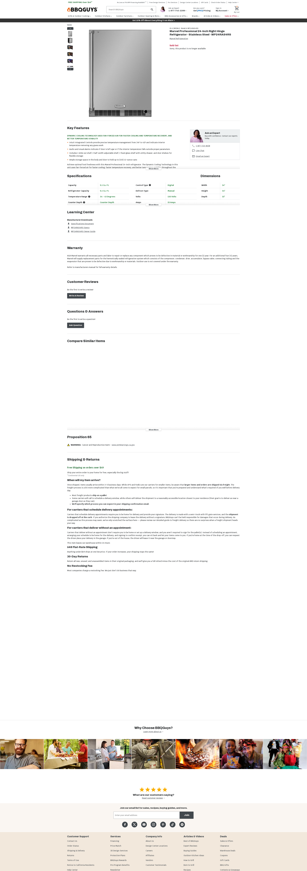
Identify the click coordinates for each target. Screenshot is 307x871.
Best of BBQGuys (191, 841)
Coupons (224, 855)
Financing (114, 841)
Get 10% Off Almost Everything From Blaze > (153, 20)
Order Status (73, 846)
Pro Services (172, 2)
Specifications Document (82, 223)
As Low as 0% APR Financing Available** (132, 2)
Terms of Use (73, 860)
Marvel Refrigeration (179, 38)
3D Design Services (119, 850)
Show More (153, 169)
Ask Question (75, 325)
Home (69, 25)
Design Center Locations (189, 2)
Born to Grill (189, 865)
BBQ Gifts (224, 865)
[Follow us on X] (134, 824)
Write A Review (76, 296)
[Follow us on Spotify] (182, 824)
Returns (70, 855)
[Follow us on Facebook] (125, 824)
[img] (120, 74)
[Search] (152, 9)
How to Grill (189, 860)
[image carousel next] (70, 69)
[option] (70, 36)
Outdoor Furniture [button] (124, 16)
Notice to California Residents (80, 865)
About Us (150, 841)
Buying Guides (190, 850)
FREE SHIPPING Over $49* (80, 2)
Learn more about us (152, 731)
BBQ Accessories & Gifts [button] (175, 16)
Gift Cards (204, 2)
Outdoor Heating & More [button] (148, 16)
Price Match (115, 846)
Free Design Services (157, 2)
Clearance (224, 846)
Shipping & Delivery (76, 850)
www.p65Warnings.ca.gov (123, 445)
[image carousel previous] (70, 28)
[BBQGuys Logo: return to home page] (85, 9)
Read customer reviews (152, 798)
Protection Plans (117, 855)
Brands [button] (195, 16)
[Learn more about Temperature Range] (89, 196)
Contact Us (72, 841)
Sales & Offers (226, 841)
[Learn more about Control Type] (149, 185)
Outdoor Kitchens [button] (102, 16)
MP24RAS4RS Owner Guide (83, 231)
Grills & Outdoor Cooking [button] (78, 16)
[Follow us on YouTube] (144, 824)
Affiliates (150, 855)
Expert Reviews (190, 846)
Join (186, 815)
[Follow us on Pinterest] (163, 824)
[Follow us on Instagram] (153, 824)
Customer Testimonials (156, 865)
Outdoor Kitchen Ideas (194, 855)
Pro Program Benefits (120, 865)
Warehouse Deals (227, 850)
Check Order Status (218, 2)
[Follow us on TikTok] (172, 824)
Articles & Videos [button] (211, 16)
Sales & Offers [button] (231, 16)
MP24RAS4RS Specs (80, 227)
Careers (149, 850)
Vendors (149, 860)
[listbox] (70, 49)
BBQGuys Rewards (118, 860)
